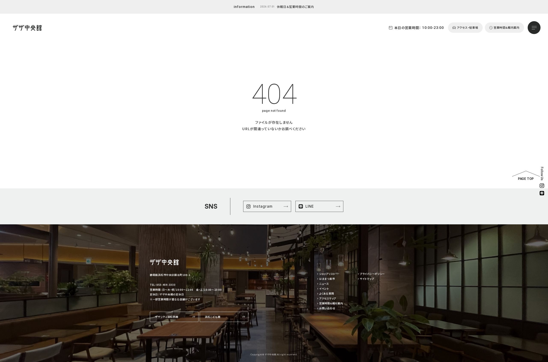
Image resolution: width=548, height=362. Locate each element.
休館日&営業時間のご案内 (295, 6)
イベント (324, 288)
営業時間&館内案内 (331, 303)
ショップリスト (327, 274)
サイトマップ (367, 278)
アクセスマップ (327, 298)
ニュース (324, 283)
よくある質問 (326, 293)
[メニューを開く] (534, 27)
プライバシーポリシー (372, 274)
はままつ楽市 (327, 278)
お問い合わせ (327, 308)
